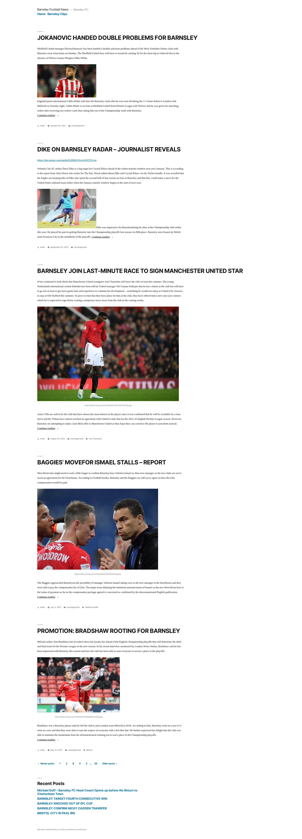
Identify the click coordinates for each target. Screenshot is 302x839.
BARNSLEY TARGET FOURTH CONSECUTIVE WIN (72, 798)
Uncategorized (77, 126)
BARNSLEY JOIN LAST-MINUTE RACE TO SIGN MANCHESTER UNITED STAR (140, 270)
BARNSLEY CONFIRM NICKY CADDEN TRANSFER (72, 808)
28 (95, 763)
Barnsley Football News (52, 9)
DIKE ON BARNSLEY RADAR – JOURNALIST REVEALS (108, 149)
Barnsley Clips (57, 14)
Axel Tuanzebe (95, 439)
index (42, 126)
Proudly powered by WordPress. (73, 829)
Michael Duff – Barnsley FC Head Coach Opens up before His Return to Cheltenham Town (87, 792)
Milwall (89, 750)
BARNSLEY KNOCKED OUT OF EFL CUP (64, 803)
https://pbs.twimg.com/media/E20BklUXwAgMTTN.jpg (66, 160)
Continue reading (48, 115)
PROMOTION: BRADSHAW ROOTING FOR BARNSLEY (108, 630)
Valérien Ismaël (91, 607)
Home (41, 14)
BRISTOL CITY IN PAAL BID (56, 813)
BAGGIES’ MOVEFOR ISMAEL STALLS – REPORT (101, 462)
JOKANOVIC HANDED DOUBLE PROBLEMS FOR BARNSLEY (117, 37)
